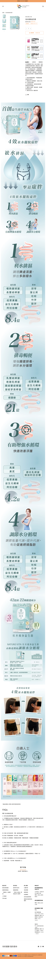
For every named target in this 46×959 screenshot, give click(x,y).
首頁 (3, 12)
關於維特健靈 (5, 887)
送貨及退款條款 (27, 896)
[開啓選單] (4, 6)
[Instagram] (40, 946)
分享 (28, 94)
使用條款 (26, 892)
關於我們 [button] (4, 885)
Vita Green (24, 955)
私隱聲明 (26, 894)
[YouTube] (43, 946)
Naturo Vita (28, 16)
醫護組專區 (15, 890)
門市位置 (4, 898)
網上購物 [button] (26, 885)
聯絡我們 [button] (37, 885)
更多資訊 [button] (15, 885)
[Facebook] (38, 946)
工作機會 (4, 896)
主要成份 (34, 62)
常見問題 (26, 890)
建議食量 (41, 62)
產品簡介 (27, 62)
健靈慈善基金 (5, 890)
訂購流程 (26, 887)
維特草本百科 (16, 887)
